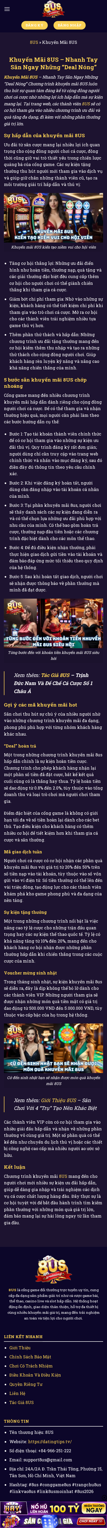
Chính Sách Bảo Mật (30, 1356)
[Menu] (7, 9)
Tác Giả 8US (55, 675)
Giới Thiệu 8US (58, 1100)
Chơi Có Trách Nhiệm (31, 1365)
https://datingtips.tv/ (50, 1441)
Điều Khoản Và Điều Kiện (35, 1375)
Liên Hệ (17, 1393)
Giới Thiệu (20, 1347)
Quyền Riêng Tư (25, 1384)
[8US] (53, 9)
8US (34, 42)
